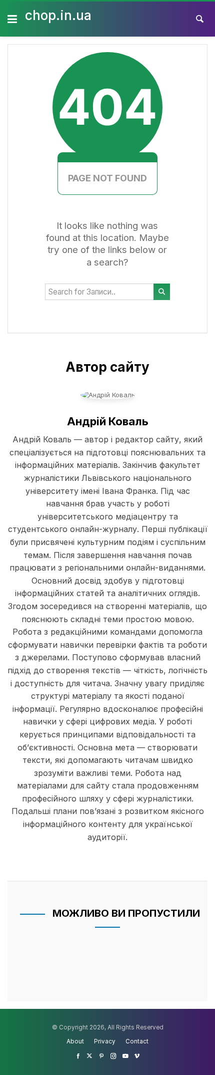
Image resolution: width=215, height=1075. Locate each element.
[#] (78, 1055)
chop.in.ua (58, 15)
